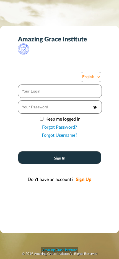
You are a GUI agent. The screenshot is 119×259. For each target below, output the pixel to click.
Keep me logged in (63, 119)
